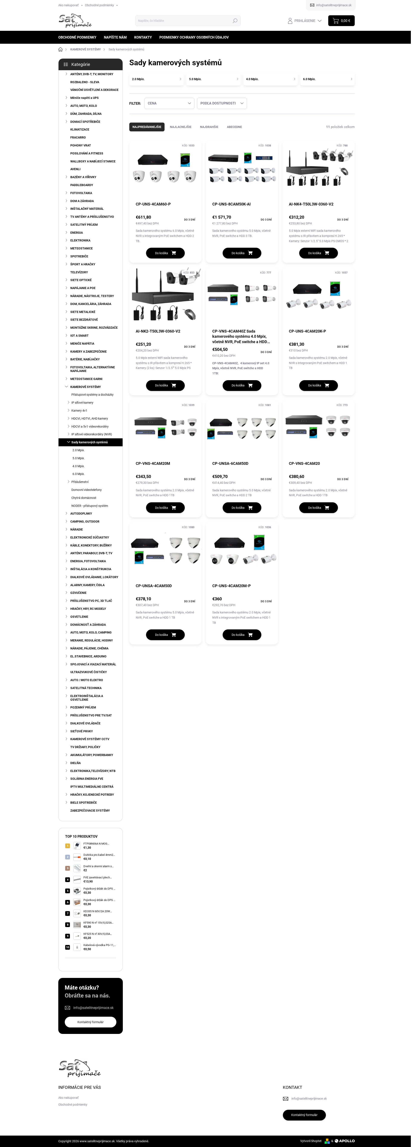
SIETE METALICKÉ (82, 312)
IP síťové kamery (82, 402)
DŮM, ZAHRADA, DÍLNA (86, 113)
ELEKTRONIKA (80, 240)
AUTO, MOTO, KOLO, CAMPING (91, 632)
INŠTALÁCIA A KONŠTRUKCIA (90, 569)
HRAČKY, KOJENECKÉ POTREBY (92, 794)
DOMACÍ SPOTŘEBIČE (85, 121)
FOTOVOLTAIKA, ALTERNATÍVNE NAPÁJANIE (92, 369)
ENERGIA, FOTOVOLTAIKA (88, 561)
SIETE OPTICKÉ (81, 280)
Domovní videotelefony (86, 490)
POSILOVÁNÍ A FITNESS (86, 153)
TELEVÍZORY (79, 272)
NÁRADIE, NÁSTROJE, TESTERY (92, 296)
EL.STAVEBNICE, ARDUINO (88, 656)
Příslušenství (79, 482)
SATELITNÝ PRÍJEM (84, 224)
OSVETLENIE (79, 616)
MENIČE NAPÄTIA (82, 343)
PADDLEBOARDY (81, 185)
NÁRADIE (76, 529)
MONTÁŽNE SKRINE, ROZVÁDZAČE (94, 327)
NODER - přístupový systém (89, 505)
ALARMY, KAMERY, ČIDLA (87, 585)
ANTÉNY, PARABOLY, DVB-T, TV (91, 553)
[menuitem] (79, 37)
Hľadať (235, 20)
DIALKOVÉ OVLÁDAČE (85, 723)
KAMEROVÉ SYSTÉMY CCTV (89, 739)
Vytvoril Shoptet (311, 1141)
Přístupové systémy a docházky (92, 394)
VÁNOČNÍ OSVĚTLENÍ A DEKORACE (94, 90)
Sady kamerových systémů (89, 442)
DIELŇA (75, 763)
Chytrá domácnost (83, 498)
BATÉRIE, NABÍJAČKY (85, 359)
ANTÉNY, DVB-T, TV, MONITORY (91, 74)
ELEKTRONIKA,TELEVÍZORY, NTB (93, 771)
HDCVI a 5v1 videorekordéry (90, 426)
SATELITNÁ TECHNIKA (86, 688)
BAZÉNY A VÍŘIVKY (83, 177)
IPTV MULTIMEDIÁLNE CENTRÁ (91, 786)
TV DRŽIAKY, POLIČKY (85, 747)
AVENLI (75, 169)
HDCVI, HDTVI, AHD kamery (89, 418)
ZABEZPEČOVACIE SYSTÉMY (90, 810)
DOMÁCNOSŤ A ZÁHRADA (88, 624)
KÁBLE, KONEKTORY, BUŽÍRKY (91, 545)
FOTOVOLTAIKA (81, 193)
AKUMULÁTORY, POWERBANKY (91, 755)
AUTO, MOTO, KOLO (83, 105)
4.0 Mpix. (78, 466)
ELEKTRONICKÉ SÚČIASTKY (89, 537)
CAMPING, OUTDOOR (84, 521)
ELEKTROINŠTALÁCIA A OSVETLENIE (86, 697)
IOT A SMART (79, 335)
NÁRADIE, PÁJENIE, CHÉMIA (89, 648)
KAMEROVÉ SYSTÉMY (85, 387)
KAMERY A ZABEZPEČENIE (88, 351)
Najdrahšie (209, 127)
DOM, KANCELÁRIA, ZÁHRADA (90, 304)
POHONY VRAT (80, 145)
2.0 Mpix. (78, 450)
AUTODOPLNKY (81, 513)
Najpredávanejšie (147, 127)
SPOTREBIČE (79, 256)
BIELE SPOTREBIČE (83, 802)
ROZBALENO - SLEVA (84, 82)
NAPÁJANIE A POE (83, 288)
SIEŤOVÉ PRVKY (81, 731)
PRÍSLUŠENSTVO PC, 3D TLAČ (91, 600)
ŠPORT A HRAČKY (82, 264)
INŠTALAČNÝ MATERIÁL (87, 208)
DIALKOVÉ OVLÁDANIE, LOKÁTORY (94, 577)
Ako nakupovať (68, 5)
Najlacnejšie (180, 127)
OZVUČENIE (78, 593)
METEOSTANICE (81, 248)
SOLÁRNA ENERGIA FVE (86, 778)
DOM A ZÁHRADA (82, 201)
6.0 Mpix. (78, 474)
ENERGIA (76, 232)
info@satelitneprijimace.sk (93, 1008)
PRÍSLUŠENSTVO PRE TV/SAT (91, 715)
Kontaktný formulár (90, 1022)
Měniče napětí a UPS (84, 98)
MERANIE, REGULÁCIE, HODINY (91, 640)
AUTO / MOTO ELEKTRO (86, 680)
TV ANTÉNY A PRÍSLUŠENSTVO (92, 216)
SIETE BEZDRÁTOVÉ (84, 319)
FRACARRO (78, 137)
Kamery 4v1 (79, 410)
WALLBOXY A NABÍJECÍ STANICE (93, 161)
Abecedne (234, 127)
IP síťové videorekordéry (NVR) (91, 434)
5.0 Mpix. (78, 458)
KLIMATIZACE (79, 129)
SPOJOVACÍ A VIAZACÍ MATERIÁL (93, 664)
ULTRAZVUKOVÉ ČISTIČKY (88, 672)
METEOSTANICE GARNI (86, 379)
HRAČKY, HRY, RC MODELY (88, 608)
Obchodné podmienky (99, 5)
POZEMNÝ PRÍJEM (83, 707)
